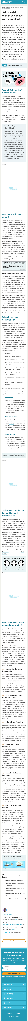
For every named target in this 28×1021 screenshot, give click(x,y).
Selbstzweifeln (6, 307)
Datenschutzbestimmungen (15, 976)
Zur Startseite (14, 940)
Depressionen (20, 447)
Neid (13, 402)
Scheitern (15, 844)
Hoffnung (11, 423)
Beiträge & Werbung (14, 1016)
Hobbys (17, 712)
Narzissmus (5, 552)
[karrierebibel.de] (7, 2)
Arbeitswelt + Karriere (10, 7)
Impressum (10, 1013)
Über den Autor (7, 914)
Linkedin (13, 929)
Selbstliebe (14, 154)
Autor (16, 919)
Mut (19, 852)
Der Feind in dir (14, 880)
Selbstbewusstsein (7, 238)
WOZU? (10, 839)
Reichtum (15, 767)
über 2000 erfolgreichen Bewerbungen (12, 924)
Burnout (13, 449)
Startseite (4, 7)
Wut (7, 780)
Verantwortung (20, 529)
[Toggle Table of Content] (14, 65)
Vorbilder (7, 738)
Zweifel (9, 443)
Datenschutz (17, 1013)
